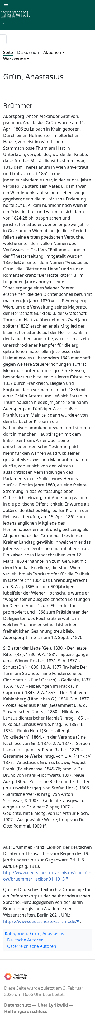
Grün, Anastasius (47, 933)
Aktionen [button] (52, 52)
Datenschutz (17, 1005)
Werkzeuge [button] (14, 59)
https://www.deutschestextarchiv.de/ (40, 921)
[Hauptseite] (41, 14)
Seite (8, 52)
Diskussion (28, 52)
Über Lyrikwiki (52, 1005)
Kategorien (16, 933)
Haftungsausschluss (25, 1011)
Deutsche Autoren (25, 940)
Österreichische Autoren (31, 946)
